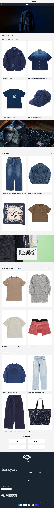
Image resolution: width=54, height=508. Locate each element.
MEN (17, 43)
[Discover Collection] (26, 23)
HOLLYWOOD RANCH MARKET (43, 473)
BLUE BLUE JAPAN (41, 469)
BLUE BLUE (40, 471)
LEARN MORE (34, 1)
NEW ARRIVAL (30, 472)
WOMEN (20, 43)
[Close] (35, 249)
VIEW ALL (47, 43)
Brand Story (5, 152)
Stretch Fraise (40, 472)
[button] (1, 4)
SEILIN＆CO (3, 502)
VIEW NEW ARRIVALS (45, 354)
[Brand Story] (26, 136)
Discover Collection (6, 39)
